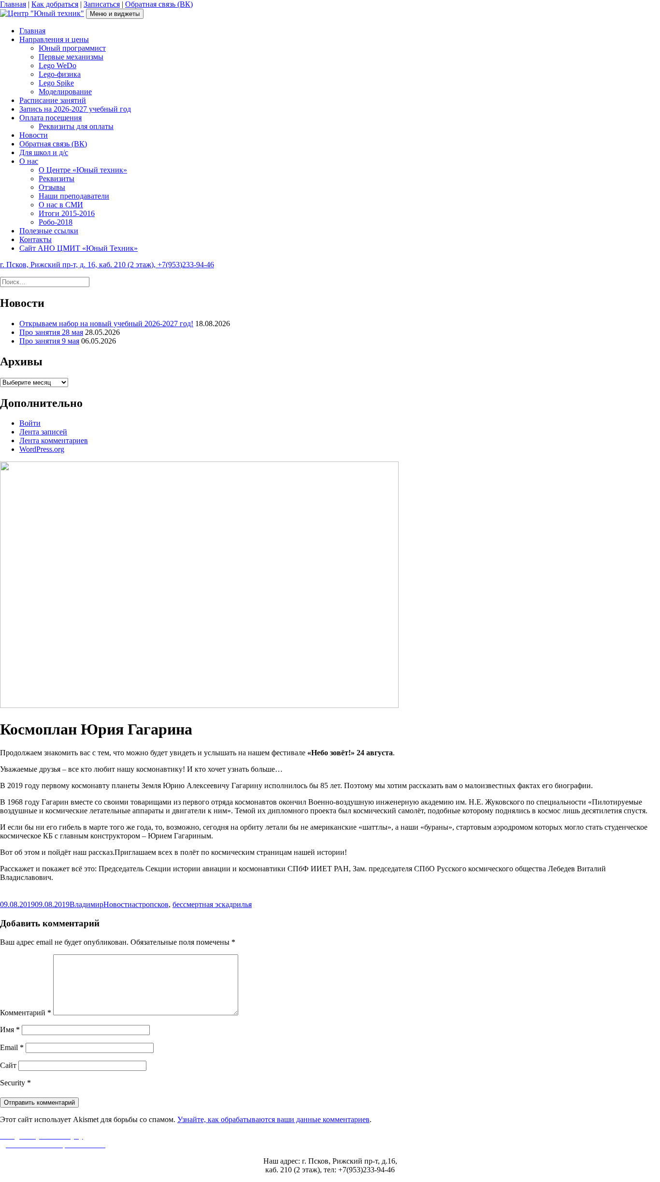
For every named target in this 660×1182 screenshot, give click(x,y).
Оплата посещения (50, 118)
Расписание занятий (52, 100)
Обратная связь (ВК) (159, 4)
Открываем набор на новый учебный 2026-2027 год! (106, 323)
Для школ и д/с (43, 152)
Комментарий (25, 1013)
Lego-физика (60, 74)
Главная (13, 4)
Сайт (8, 1065)
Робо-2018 (55, 222)
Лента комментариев (53, 440)
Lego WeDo (57, 65)
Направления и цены (54, 39)
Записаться (102, 4)
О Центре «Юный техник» (83, 170)
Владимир (86, 904)
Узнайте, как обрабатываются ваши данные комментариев (273, 1119)
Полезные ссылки (48, 231)
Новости (33, 135)
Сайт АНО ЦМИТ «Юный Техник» (78, 248)
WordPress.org (41, 449)
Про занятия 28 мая (51, 332)
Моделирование (65, 91)
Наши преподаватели (74, 196)
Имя (10, 1029)
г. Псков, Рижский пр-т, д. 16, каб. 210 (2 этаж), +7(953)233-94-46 (107, 264)
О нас (28, 161)
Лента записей (43, 432)
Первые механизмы (71, 57)
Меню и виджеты (115, 13)
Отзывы (52, 187)
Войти (30, 423)
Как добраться (54, 4)
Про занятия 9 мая (49, 341)
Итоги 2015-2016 (67, 213)
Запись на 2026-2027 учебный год (75, 109)
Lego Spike (56, 83)
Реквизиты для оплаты (76, 126)
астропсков (150, 904)
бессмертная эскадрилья (212, 904)
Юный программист (72, 48)
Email (12, 1047)
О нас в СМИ (61, 205)
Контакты (35, 239)
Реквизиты (56, 178)
